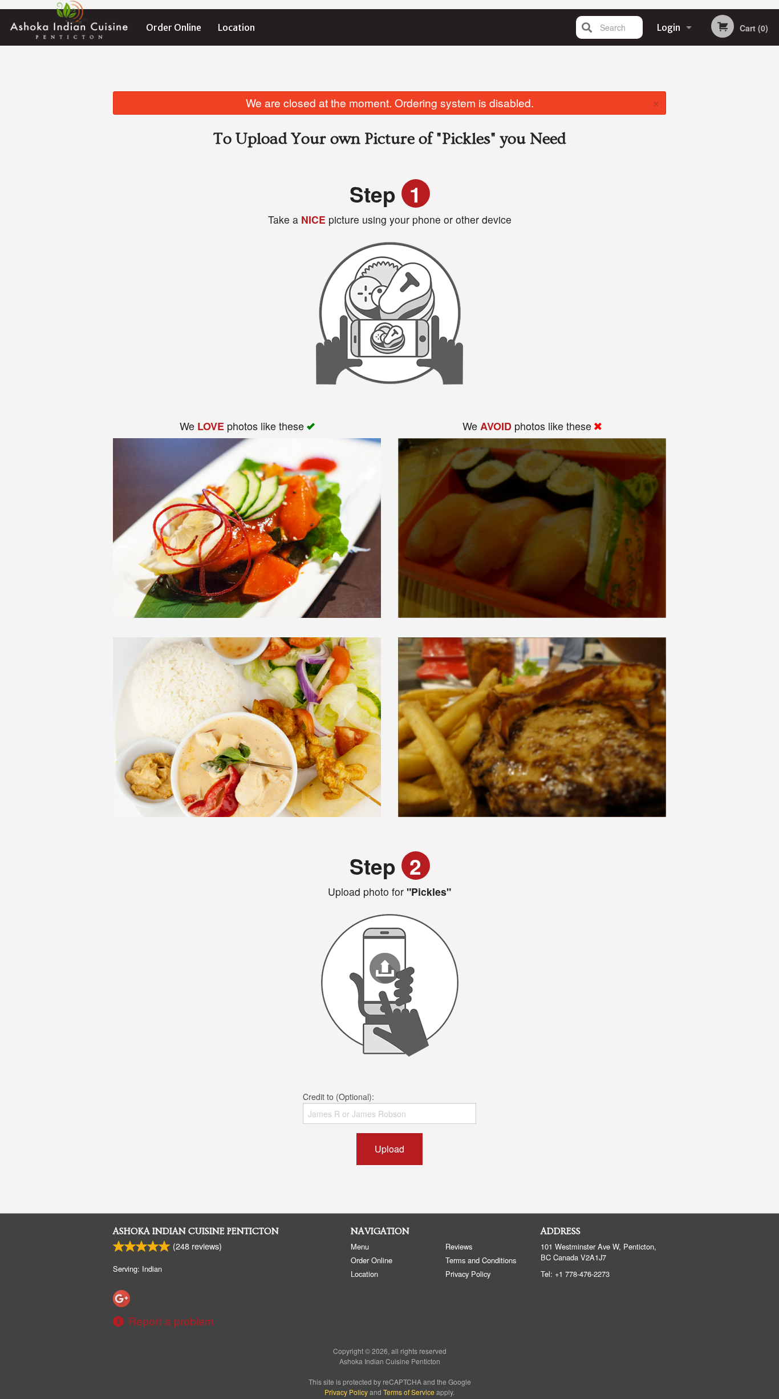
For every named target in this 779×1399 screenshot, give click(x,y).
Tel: (575, 1273)
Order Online (173, 27)
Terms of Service (409, 1392)
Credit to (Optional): (338, 1096)
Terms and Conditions (480, 1260)
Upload (389, 1148)
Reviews (458, 1246)
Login (668, 27)
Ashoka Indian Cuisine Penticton (196, 1231)
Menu (360, 1246)
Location (236, 27)
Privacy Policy (467, 1273)
